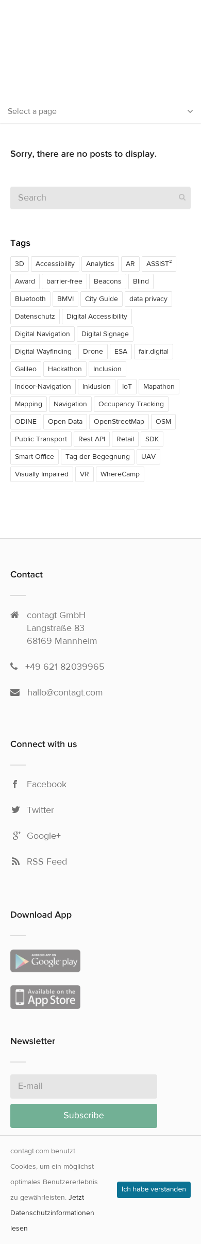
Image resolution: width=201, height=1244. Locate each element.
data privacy (148, 299)
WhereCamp (120, 474)
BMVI (65, 299)
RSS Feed (47, 862)
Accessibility (55, 264)
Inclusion (107, 369)
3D (19, 264)
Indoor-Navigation (43, 386)
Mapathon (159, 386)
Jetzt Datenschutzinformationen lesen (52, 1213)
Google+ (44, 836)
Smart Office (34, 456)
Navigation (70, 404)
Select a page (32, 111)
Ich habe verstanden (154, 1189)
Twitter (40, 810)
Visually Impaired (42, 474)
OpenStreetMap (119, 421)
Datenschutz (35, 316)
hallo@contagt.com (65, 693)
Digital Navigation (42, 334)
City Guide (101, 299)
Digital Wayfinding (43, 351)
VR (84, 474)
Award (25, 281)
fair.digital (154, 351)
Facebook (46, 785)
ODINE (26, 421)
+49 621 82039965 (65, 667)
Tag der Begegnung (97, 456)
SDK (152, 439)
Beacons (108, 281)
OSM (163, 421)
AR (130, 264)
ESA (120, 351)
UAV (148, 456)
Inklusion (96, 386)
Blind (141, 281)
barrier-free (64, 281)
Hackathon (65, 369)
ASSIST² (159, 264)
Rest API (91, 439)
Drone (93, 351)
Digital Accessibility (96, 316)
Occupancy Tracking (131, 404)
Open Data (65, 421)
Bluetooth (30, 299)
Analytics (100, 264)
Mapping (28, 404)
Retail (125, 439)
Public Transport (41, 439)
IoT (127, 386)
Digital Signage (105, 334)
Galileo (26, 369)
